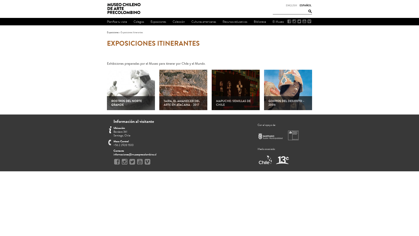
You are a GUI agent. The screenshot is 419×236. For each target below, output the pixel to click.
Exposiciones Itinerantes (153, 43)
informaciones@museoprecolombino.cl (134, 154)
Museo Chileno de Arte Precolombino (125, 8)
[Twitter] (299, 21)
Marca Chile (266, 160)
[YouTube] (304, 21)
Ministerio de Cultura (294, 135)
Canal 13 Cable (282, 160)
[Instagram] (294, 21)
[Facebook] (289, 21)
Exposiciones (113, 32)
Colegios (139, 22)
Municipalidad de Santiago (271, 137)
